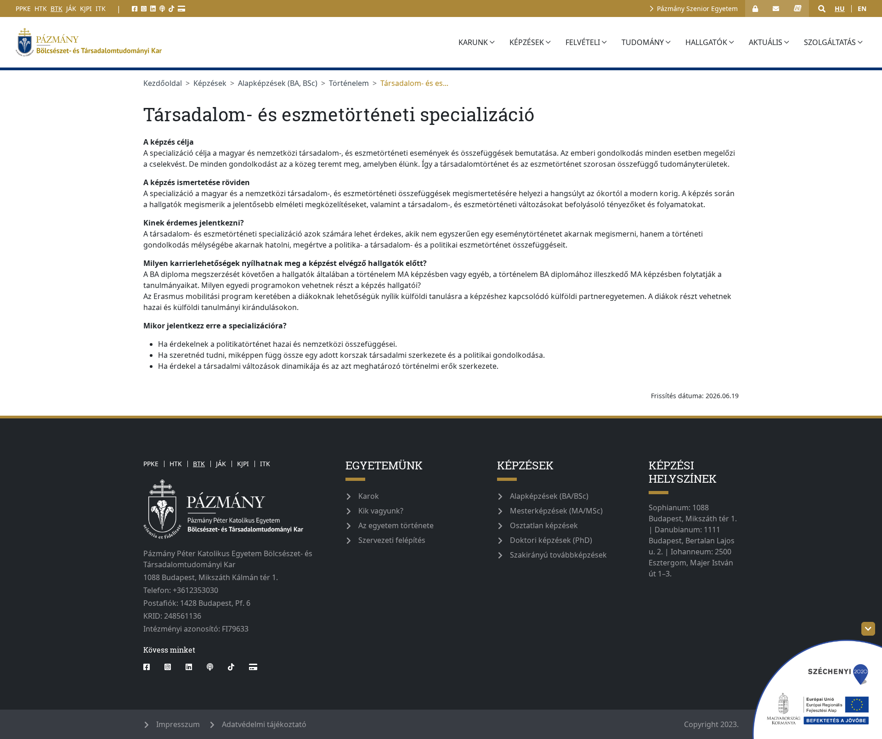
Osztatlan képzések (544, 525)
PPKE (23, 8)
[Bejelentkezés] (755, 8)
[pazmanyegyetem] (231, 42)
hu (840, 8)
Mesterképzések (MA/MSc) (556, 511)
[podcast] (162, 8)
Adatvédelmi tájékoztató (264, 724)
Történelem (349, 83)
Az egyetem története (396, 525)
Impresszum (178, 724)
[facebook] (134, 8)
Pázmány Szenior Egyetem (697, 8)
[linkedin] (153, 8)
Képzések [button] (526, 42)
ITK (101, 8)
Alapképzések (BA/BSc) (549, 496)
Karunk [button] (473, 42)
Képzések (209, 83)
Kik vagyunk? (380, 511)
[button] (821, 8)
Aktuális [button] (765, 42)
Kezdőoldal (162, 83)
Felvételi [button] (582, 42)
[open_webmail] (775, 8)
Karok (368, 496)
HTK (40, 8)
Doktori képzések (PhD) (551, 540)
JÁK (71, 8)
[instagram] (144, 8)
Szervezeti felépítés (391, 540)
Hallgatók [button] (706, 42)
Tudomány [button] (643, 42)
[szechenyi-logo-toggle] (868, 629)
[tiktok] (171, 8)
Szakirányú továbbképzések (558, 555)
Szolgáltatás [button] (830, 42)
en (862, 8)
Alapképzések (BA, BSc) (277, 83)
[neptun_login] (797, 8)
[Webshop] (181, 8)
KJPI (86, 8)
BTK (56, 8)
